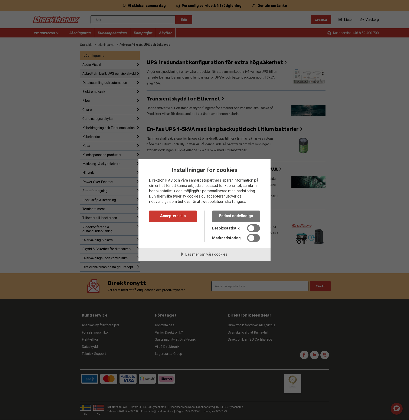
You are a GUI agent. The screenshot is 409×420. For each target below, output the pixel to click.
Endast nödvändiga (236, 216)
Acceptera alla (173, 216)
